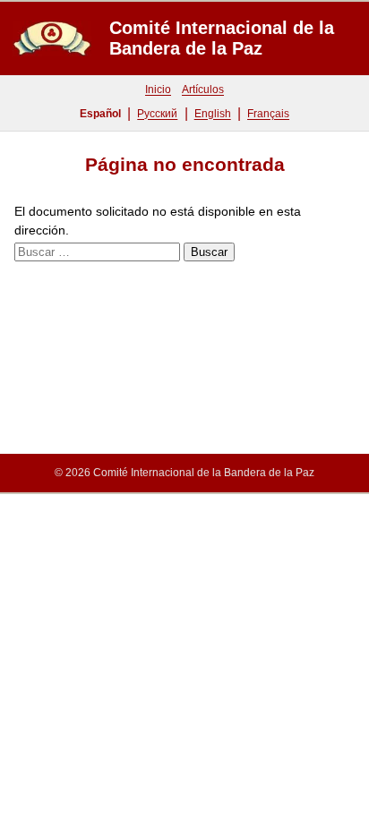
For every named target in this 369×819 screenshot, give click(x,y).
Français (268, 113)
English (212, 113)
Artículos (203, 89)
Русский (157, 113)
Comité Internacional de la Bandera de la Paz (221, 38)
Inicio (158, 89)
